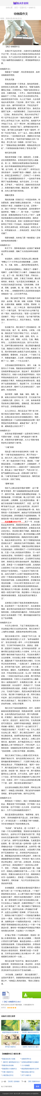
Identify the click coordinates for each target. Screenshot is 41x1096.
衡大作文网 (17, 1093)
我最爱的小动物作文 (9, 1069)
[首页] (20, 2)
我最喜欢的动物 (8, 1065)
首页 (16, 8)
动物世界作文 (26, 1059)
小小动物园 (25, 1065)
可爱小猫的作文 (8, 1072)
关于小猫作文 (26, 1075)
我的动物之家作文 (28, 1072)
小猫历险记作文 (8, 1075)
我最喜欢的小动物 (8, 1059)
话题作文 (23, 8)
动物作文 (32, 8)
